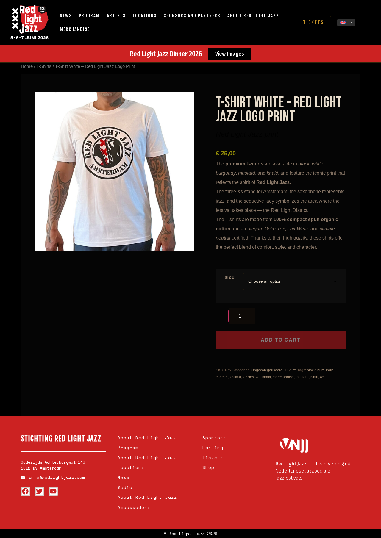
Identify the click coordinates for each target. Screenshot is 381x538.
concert (222, 377)
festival (235, 377)
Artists (116, 15)
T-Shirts (43, 66)
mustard (302, 377)
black (311, 370)
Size (229, 277)
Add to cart (281, 339)
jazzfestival (251, 377)
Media (125, 487)
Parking (212, 447)
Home (27, 66)
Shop (208, 467)
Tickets (212, 457)
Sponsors (214, 437)
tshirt (314, 377)
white (324, 377)
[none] (346, 22)
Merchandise (75, 29)
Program (89, 15)
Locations (145, 15)
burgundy (324, 370)
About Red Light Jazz (253, 15)
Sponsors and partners (192, 15)
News (66, 15)
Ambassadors (134, 507)
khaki (266, 377)
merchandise (283, 377)
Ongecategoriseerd (266, 370)
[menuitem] (346, 22)
